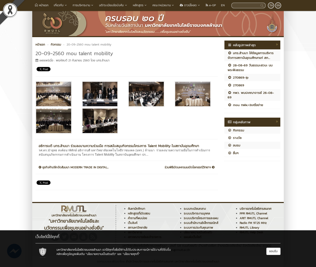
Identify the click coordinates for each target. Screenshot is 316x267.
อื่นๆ (235, 152)
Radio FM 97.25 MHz (253, 223)
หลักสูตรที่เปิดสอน (139, 213)
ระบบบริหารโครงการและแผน (201, 218)
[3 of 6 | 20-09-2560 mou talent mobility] (148, 94)
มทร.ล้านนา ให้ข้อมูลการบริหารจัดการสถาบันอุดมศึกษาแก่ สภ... (251, 55)
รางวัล (237, 137)
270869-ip (240, 77)
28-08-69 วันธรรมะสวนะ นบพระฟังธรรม (250, 67)
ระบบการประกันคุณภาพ (198, 227)
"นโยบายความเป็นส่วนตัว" (101, 254)
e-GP (212, 5)
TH (271, 5)
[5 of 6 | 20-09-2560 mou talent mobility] (55, 121)
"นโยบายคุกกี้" (131, 254)
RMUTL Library (249, 227)
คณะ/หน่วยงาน (161, 5)
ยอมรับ (273, 251)
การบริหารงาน (81, 5)
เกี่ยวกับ (59, 5)
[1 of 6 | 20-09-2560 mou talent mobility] (55, 94)
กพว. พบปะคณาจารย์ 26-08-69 (251, 95)
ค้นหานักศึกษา (136, 208)
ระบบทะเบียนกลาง (195, 208)
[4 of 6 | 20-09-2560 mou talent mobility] (195, 94)
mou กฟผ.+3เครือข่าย (247, 104)
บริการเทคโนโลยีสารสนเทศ (256, 208)
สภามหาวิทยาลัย (137, 227)
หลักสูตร (138, 5)
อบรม (236, 145)
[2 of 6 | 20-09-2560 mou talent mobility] (102, 94)
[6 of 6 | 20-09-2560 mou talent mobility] (102, 121)
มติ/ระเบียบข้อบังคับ (111, 5)
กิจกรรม (238, 130)
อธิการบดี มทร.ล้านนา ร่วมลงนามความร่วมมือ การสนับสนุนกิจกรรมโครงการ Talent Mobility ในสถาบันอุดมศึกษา (119, 145)
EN (223, 5)
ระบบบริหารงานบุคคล (197, 213)
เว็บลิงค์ (132, 223)
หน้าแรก (43, 5)
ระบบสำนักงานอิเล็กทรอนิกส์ (201, 223)
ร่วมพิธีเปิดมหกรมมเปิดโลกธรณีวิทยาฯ (188, 167)
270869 (238, 85)
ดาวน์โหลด (190, 5)
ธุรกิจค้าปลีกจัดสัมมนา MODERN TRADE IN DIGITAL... (75, 167)
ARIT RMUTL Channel (254, 218)
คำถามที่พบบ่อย (137, 218)
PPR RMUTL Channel (253, 213)
